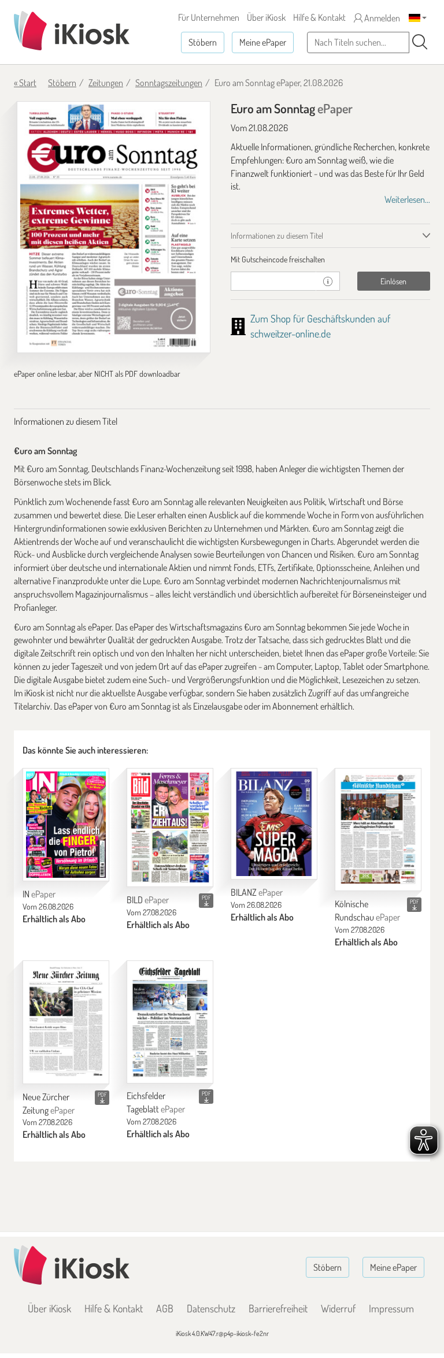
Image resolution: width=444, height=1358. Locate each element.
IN (39, 894)
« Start (25, 82)
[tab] (330, 259)
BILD (148, 900)
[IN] (66, 824)
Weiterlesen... (407, 199)
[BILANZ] (274, 824)
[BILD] (170, 827)
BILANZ (257, 892)
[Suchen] (419, 42)
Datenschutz (211, 1308)
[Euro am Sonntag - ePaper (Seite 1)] (113, 227)
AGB (164, 1308)
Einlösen (393, 281)
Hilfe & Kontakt (319, 17)
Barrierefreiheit (278, 1308)
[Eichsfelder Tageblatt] (170, 1022)
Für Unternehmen (208, 17)
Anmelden (381, 18)
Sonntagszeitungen (168, 82)
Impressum (391, 1308)
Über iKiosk (266, 17)
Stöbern (202, 42)
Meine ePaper (262, 42)
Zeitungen (105, 82)
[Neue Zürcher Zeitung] (66, 1022)
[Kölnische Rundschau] (378, 829)
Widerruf (338, 1308)
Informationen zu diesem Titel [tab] (277, 235)
